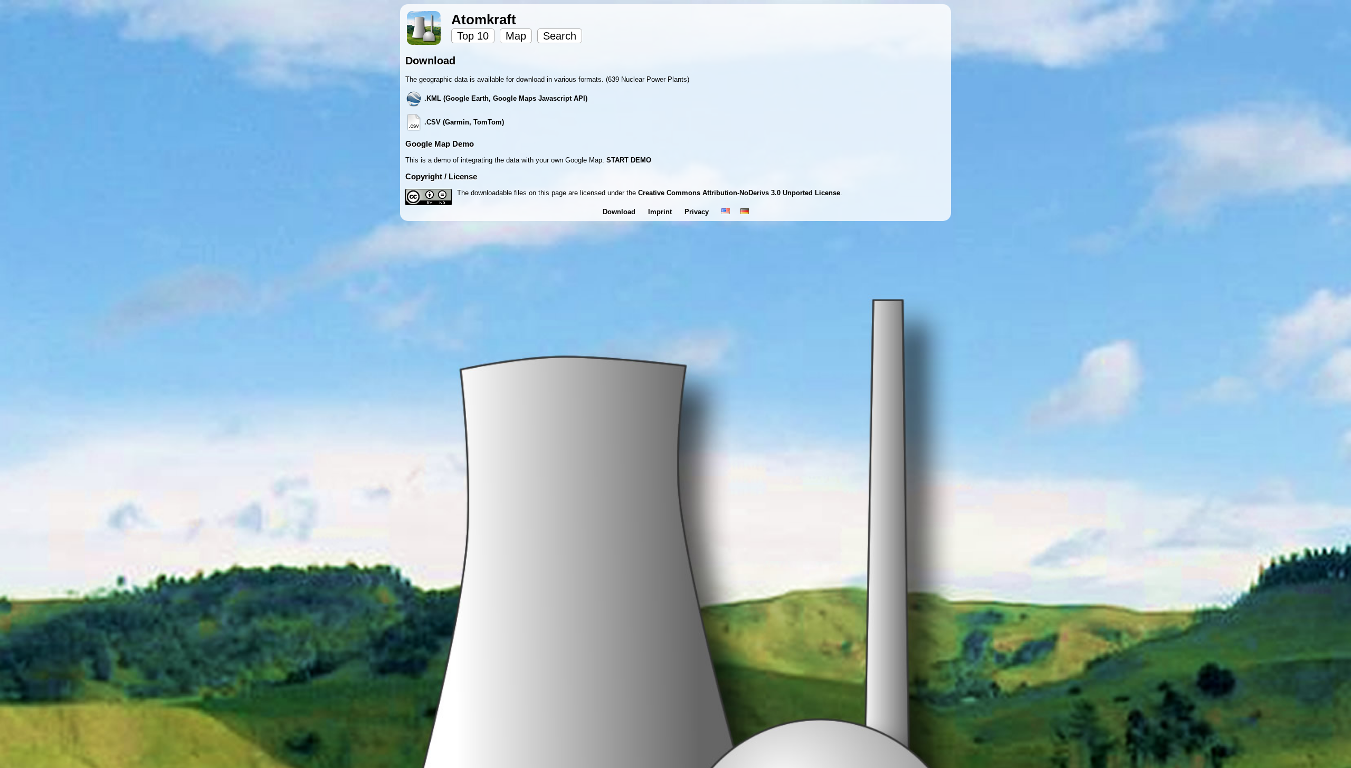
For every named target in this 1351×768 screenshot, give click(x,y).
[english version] (725, 212)
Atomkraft (483, 19)
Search (559, 36)
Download (620, 212)
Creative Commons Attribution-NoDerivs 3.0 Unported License (739, 193)
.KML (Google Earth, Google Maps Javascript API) (504, 98)
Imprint (661, 212)
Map (516, 36)
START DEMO (628, 160)
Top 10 (473, 36)
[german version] (744, 212)
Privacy (697, 212)
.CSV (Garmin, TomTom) (463, 122)
